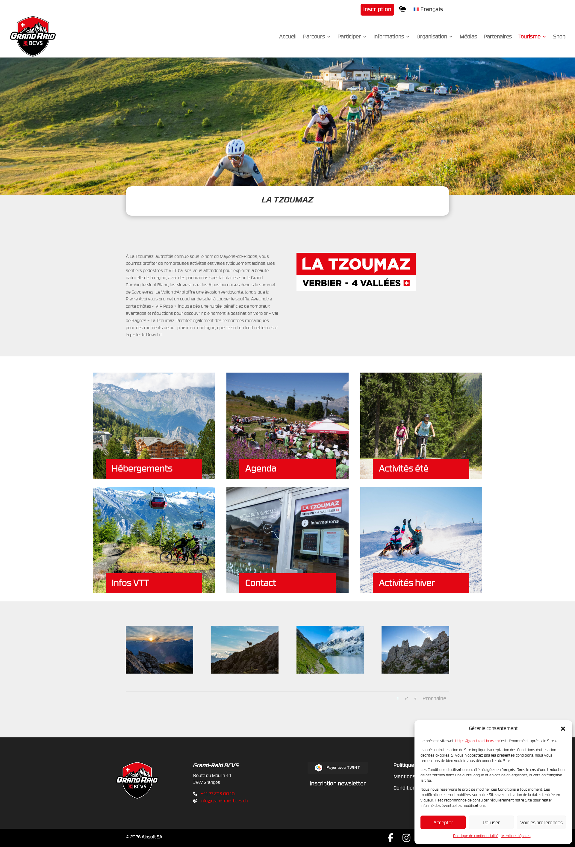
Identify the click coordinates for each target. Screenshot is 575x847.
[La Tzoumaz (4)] (245, 672)
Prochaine (434, 698)
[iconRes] (404, 11)
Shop (559, 37)
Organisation (432, 37)
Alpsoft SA (152, 837)
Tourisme (529, 37)
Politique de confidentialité (475, 835)
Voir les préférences (541, 822)
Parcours (314, 37)
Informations (388, 37)
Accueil (287, 37)
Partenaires (498, 37)
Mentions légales (516, 835)
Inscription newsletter (338, 783)
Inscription (377, 10)
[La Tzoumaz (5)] (159, 672)
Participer (349, 37)
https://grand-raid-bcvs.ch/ (477, 740)
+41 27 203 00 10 (217, 793)
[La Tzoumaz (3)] (415, 672)
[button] (563, 728)
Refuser (491, 822)
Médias (468, 37)
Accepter (443, 822)
